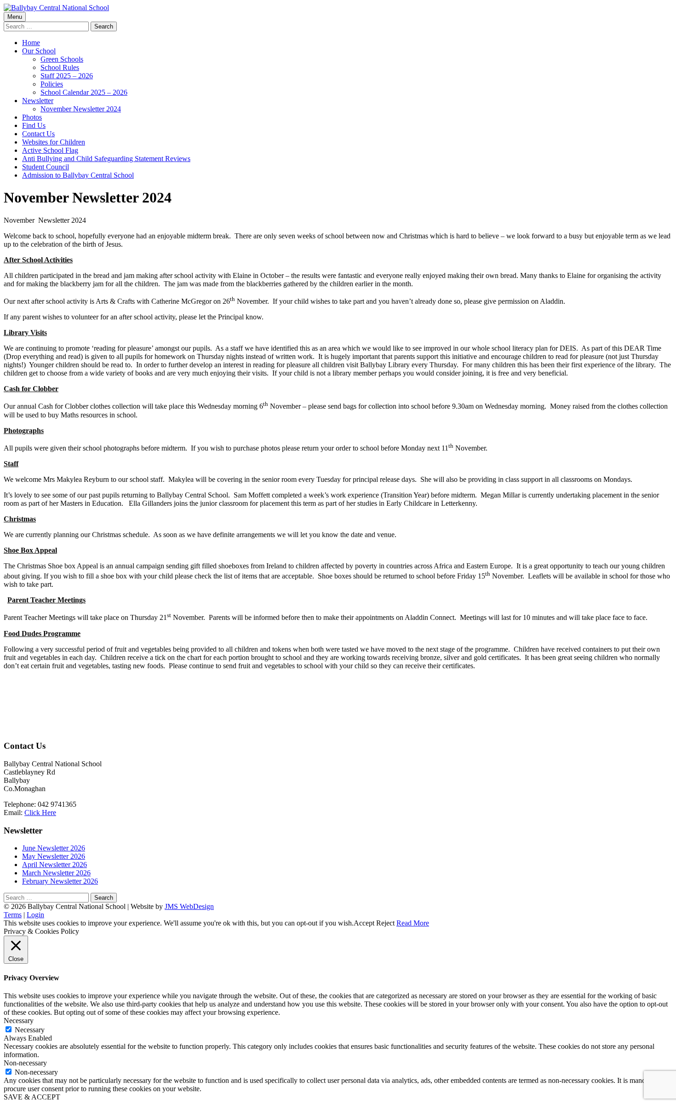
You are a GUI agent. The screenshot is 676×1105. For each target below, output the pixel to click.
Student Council (45, 167)
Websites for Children (53, 142)
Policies (51, 84)
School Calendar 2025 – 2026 (83, 92)
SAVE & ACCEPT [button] (32, 1097)
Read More (412, 923)
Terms (13, 915)
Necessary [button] (19, 1020)
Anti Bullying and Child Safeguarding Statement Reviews (106, 158)
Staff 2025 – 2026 (66, 76)
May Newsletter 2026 (53, 856)
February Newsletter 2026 (60, 881)
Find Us (34, 125)
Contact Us (38, 134)
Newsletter (37, 100)
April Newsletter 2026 (54, 864)
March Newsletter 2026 (56, 873)
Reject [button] (385, 923)
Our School (39, 51)
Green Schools (61, 59)
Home (31, 42)
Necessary (30, 1030)
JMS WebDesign (189, 906)
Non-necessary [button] (25, 1063)
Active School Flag (50, 150)
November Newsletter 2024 (80, 109)
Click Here (40, 812)
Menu (14, 16)
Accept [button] (364, 923)
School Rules (59, 67)
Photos (32, 117)
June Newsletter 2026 (53, 848)
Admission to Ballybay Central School (78, 175)
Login (35, 915)
